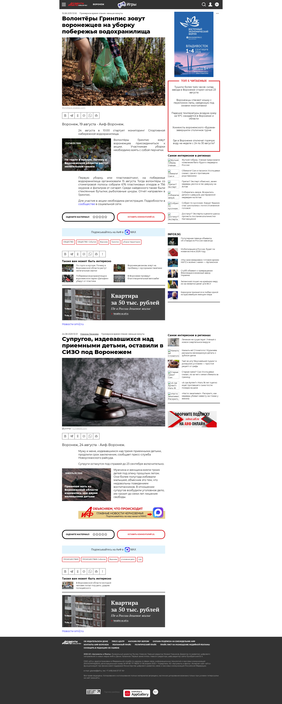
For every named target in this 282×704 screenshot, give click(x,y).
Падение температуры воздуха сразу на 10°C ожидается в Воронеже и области (194, 116)
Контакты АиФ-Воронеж (96, 645)
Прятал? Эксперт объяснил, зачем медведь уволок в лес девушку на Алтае (199, 184)
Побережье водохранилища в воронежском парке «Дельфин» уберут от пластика (92, 278)
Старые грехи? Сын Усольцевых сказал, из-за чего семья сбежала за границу (200, 374)
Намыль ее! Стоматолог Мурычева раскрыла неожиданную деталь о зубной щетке (199, 353)
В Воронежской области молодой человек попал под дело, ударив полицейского (93, 585)
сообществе (86, 204)
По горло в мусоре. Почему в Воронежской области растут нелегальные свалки (91, 268)
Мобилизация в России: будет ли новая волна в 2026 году (198, 250)
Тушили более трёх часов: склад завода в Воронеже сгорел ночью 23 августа (194, 90)
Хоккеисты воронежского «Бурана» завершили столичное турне (193, 129)
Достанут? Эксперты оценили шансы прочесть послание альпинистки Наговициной (201, 216)
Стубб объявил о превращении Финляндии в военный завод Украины (197, 273)
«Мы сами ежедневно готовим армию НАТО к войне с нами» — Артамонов (200, 261)
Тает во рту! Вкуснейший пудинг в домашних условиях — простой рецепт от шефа (199, 364)
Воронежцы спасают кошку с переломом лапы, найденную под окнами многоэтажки (194, 103)
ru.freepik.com (79, 428)
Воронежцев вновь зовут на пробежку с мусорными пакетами (145, 266)
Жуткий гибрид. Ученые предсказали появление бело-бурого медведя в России (201, 162)
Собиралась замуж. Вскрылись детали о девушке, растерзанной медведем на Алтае (198, 195)
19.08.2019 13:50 (69, 13)
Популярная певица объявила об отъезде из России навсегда (197, 239)
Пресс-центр (118, 641)
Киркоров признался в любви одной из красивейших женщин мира (199, 293)
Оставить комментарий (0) (141, 217)
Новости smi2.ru (73, 324)
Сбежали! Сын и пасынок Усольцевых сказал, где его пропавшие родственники (201, 173)
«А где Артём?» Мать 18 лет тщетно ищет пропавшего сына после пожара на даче (199, 385)
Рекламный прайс (121, 645)
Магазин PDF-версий (138, 641)
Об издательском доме (96, 641)
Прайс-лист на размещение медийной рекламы (185, 645)
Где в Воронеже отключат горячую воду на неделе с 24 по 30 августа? (194, 142)
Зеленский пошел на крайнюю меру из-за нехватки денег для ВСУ (199, 282)
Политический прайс (146, 645)
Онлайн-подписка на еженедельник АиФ (174, 641)
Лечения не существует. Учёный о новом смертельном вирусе (199, 340)
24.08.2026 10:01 (70, 334)
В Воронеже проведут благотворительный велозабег (143, 277)
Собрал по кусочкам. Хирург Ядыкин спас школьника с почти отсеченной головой (201, 205)
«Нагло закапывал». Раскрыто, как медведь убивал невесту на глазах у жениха (200, 396)
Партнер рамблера (112, 692)
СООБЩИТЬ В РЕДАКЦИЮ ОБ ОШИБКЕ (101, 648)
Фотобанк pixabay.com (73, 108)
